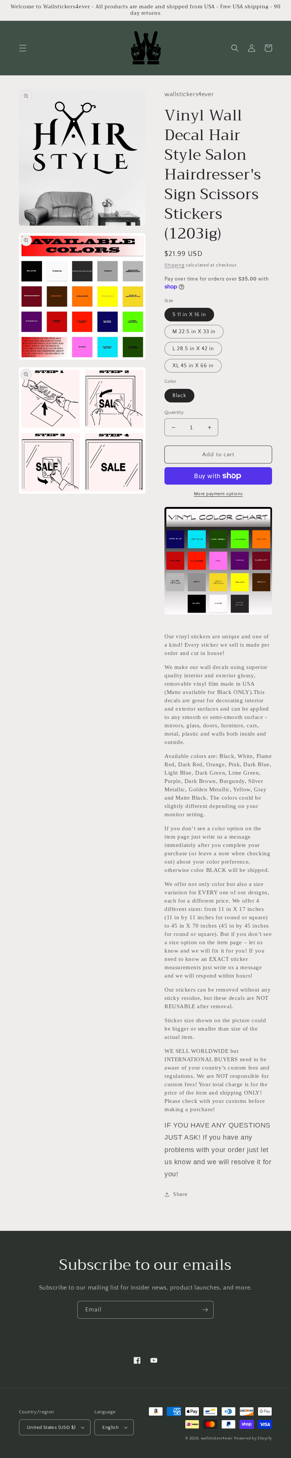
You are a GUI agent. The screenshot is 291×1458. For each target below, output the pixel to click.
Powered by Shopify (253, 1438)
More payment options (218, 493)
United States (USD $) (51, 1427)
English (110, 1427)
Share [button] (180, 1194)
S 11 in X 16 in (189, 315)
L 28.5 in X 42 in (193, 349)
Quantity (174, 412)
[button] (22, 48)
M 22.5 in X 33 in (194, 332)
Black (179, 396)
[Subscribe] (205, 1310)
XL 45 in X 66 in (193, 366)
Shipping (174, 265)
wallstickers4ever (217, 1438)
